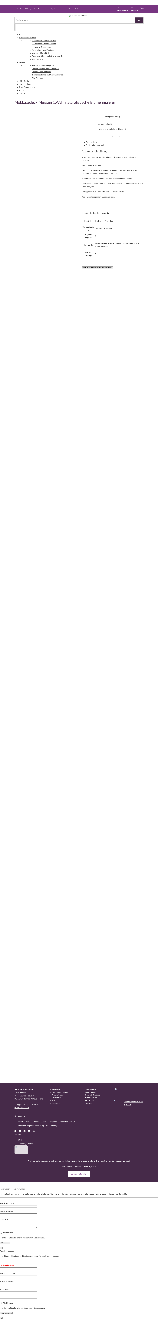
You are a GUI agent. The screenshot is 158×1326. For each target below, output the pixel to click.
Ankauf (22, 94)
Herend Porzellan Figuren (43, 66)
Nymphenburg (25, 84)
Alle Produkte (37, 59)
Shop (21, 35)
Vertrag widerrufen (79, 1174)
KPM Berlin (24, 81)
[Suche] (139, 20)
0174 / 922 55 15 (22, 1108)
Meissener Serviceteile (41, 47)
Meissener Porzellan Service (44, 44)
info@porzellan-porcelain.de (26, 1105)
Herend (22, 63)
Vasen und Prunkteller (41, 53)
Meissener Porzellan (27, 38)
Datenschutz (39, 1238)
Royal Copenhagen (27, 87)
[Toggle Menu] (15, 27)
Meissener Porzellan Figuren (44, 41)
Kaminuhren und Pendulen (43, 50)
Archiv (21, 90)
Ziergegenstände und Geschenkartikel (48, 56)
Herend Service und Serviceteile (45, 69)
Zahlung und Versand (121, 1161)
